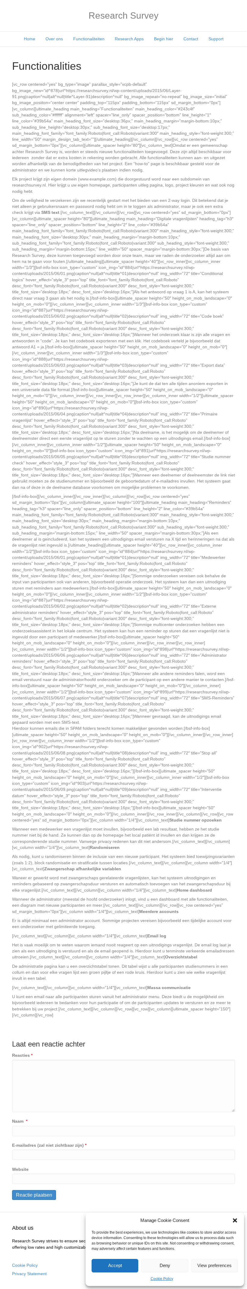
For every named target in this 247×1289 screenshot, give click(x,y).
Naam (19, 1121)
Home (29, 38)
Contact (190, 38)
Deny (165, 1265)
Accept (115, 1265)
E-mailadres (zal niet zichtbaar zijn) (49, 1145)
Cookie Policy (162, 1279)
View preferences (214, 1265)
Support (216, 38)
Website (20, 1169)
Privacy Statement (29, 1273)
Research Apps (129, 38)
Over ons (54, 38)
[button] (235, 1220)
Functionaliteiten (89, 38)
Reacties (22, 1055)
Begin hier (163, 38)
